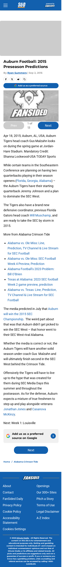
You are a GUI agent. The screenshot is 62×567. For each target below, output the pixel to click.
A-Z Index (43, 518)
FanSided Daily (13, 499)
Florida (21, 181)
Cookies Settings (14, 529)
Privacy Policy (12, 505)
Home (6, 461)
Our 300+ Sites (46, 492)
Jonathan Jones (14, 409)
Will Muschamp (40, 215)
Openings (43, 486)
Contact (8, 492)
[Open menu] (5, 5)
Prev (14, 125)
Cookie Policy (12, 511)
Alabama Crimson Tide (26, 461)
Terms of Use (46, 505)
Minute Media (23, 538)
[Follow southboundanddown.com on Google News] (53, 436)
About (7, 486)
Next (48, 125)
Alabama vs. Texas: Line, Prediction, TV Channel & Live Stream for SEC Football (32, 295)
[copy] (24, 79)
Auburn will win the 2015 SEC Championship (30, 314)
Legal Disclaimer (48, 511)
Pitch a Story (45, 499)
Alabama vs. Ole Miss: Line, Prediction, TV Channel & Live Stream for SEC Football (33, 248)
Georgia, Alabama (39, 181)
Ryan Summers (17, 72)
